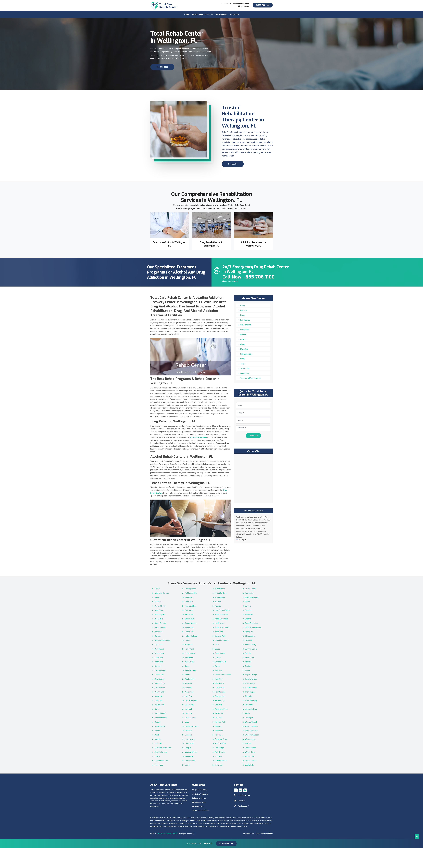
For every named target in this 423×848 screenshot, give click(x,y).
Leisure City (189, 743)
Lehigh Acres (190, 739)
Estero (157, 756)
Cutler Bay (158, 700)
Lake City (188, 696)
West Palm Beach (252, 735)
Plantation (219, 731)
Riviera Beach (250, 589)
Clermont (158, 666)
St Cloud (248, 640)
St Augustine (250, 636)
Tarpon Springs (251, 675)
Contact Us (234, 14)
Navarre (218, 606)
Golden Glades (190, 623)
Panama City (219, 700)
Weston (248, 743)
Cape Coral (159, 645)
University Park (251, 709)
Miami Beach (220, 589)
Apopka (157, 597)
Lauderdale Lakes (192, 726)
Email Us (241, 801)
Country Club (159, 692)
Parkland (218, 705)
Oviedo (217, 666)
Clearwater (159, 662)
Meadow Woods (191, 752)
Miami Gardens (220, 593)
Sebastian (249, 614)
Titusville (248, 696)
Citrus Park (159, 657)
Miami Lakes (220, 597)
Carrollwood (159, 649)
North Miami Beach (222, 627)
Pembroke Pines (221, 709)
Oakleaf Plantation (222, 640)
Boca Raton (159, 619)
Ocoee (217, 649)
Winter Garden (250, 748)
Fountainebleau (190, 606)
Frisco (242, 315)
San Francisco (245, 325)
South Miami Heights (253, 627)
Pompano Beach (221, 739)
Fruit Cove (189, 610)
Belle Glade (159, 610)
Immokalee (189, 657)
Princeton (218, 756)
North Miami (219, 623)
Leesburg (188, 735)
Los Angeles (245, 320)
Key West (188, 683)
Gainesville (189, 614)
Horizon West (190, 653)
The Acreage (250, 683)
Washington (244, 373)
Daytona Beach (160, 713)
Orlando (218, 657)
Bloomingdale (160, 614)
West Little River (251, 726)
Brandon (158, 636)
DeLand (157, 722)
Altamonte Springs (162, 593)
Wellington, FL (243, 806)
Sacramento (244, 330)
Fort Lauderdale (246, 354)
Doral (157, 735)
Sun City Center (251, 649)
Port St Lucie (220, 752)
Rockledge (249, 593)
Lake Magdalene (191, 700)
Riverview (219, 765)
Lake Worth (189, 705)
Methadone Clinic (199, 802)
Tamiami (248, 666)
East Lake (158, 743)
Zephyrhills (249, 765)
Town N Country (251, 700)
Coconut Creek (160, 670)
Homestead (189, 649)
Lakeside (188, 713)
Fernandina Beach (161, 761)
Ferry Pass (159, 765)
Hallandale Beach (191, 636)
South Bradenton (251, 623)
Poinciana (218, 735)
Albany (242, 344)
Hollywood (189, 645)
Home (186, 14)
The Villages (250, 692)
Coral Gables (159, 679)
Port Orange (219, 748)
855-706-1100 (263, 5)
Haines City (189, 632)
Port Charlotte (220, 743)
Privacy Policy (197, 806)
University (249, 705)
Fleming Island (190, 589)
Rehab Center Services (201, 14)
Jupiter (187, 666)
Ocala (217, 645)
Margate (188, 748)
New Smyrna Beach (222, 610)
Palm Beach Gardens (223, 675)
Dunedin (158, 739)
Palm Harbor (219, 688)
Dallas (242, 305)
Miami (242, 359)
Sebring (248, 619)
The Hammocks (251, 688)
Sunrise (248, 653)
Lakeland (188, 709)
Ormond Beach (220, 662)
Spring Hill (249, 632)
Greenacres (189, 627)
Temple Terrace (251, 679)
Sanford (248, 606)
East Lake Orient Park (163, 748)
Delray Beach (160, 726)
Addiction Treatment (200, 794)
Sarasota (248, 610)
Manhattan (244, 349)
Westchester (250, 739)
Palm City (218, 679)
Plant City (218, 726)
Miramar (218, 602)
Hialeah (187, 640)
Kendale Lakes (190, 670)
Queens (243, 334)
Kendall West (190, 679)
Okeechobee (220, 653)
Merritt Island (190, 761)
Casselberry (159, 653)
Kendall (187, 675)
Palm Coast (219, 683)
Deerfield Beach (161, 718)
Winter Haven (250, 752)
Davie (157, 709)
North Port (219, 632)
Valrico (247, 713)
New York (244, 339)
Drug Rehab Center (199, 790)
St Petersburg (250, 645)
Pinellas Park (220, 722)
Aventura (158, 602)
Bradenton (158, 632)
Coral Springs (160, 683)
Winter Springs (250, 761)
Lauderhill (188, 731)
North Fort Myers (221, 614)
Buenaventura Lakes (162, 640)
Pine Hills (218, 718)
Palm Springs (220, 692)
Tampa (242, 364)
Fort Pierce (189, 602)
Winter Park (249, 756)
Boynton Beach (160, 627)
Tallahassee (245, 368)
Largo (187, 722)
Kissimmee (189, 692)
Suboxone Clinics (199, 798)
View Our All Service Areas (250, 378)
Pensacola (219, 713)
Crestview (158, 696)
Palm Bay (218, 670)
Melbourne (189, 756)
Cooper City (159, 675)
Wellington (249, 718)
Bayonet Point (160, 606)
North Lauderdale (221, 619)
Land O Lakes (190, 718)
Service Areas (221, 14)
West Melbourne (251, 731)
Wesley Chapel (251, 722)
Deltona (157, 731)
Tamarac (248, 662)
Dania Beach (159, 705)
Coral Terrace (160, 688)
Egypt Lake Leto (161, 752)
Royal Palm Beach (252, 597)
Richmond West (221, 761)
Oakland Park (220, 636)
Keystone (188, 688)
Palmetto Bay (220, 696)
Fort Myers (189, 597)
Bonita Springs (160, 623)
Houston (243, 310)
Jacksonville (189, 662)
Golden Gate (189, 619)
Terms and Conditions (200, 811)
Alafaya (157, 589)
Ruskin (247, 602)
